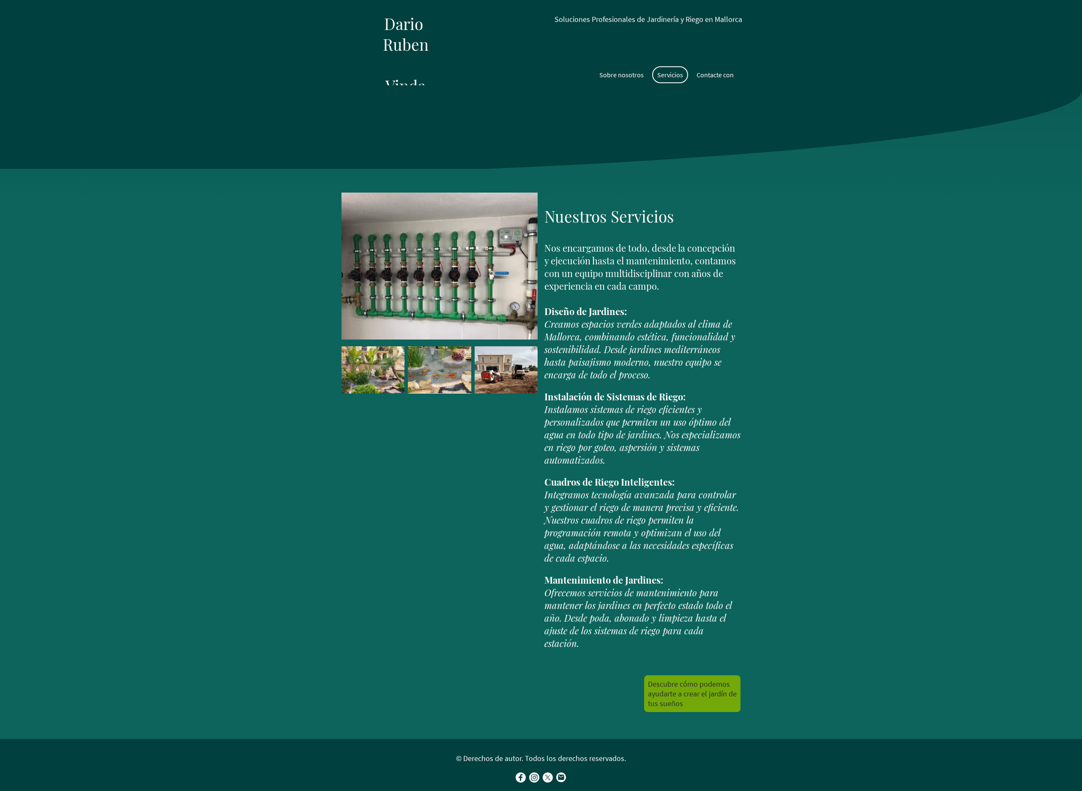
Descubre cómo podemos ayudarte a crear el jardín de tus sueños (692, 693)
